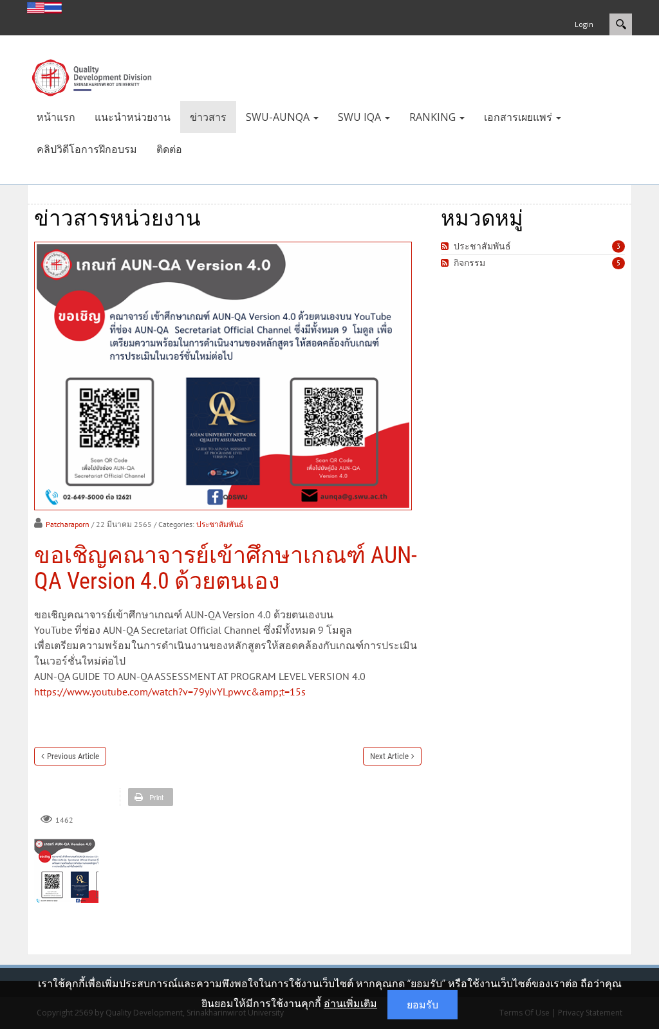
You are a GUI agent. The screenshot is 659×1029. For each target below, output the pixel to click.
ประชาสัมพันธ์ (219, 524)
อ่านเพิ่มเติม (350, 1003)
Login (584, 24)
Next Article (389, 756)
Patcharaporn (67, 524)
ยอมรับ (422, 1005)
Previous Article (73, 756)
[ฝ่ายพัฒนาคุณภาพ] (91, 76)
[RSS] (446, 246)
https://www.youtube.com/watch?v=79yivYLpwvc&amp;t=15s (170, 691)
